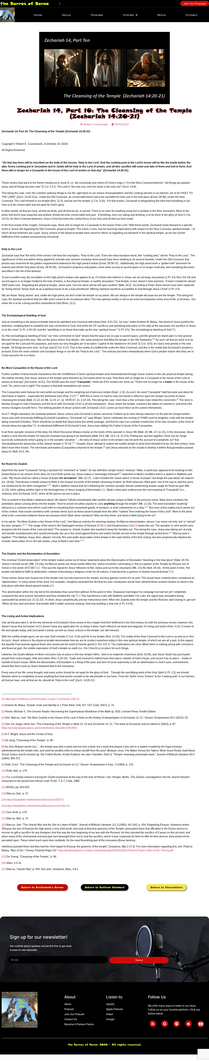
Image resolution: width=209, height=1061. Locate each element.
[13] (4, 793)
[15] (135, 525)
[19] (171, 571)
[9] (3, 764)
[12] (4, 787)
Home (38, 14)
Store (161, 14)
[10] (4, 770)
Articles (128, 14)
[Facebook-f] (59, 3)
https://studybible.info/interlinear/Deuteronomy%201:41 (38, 805)
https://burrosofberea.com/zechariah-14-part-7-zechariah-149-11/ (42, 699)
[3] (3, 711)
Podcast (97, 14)
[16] (4, 812)
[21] (78, 595)
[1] (124, 182)
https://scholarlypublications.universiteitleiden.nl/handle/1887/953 (39, 728)
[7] (3, 740)
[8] (3, 746)
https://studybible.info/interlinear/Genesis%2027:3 (35, 799)
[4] (3, 717)
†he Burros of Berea (24, 3)
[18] (37, 567)
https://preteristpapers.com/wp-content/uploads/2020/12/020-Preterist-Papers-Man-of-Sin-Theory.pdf (115, 850)
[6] (34, 425)
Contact (191, 14)
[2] (174, 329)
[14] (104, 525)
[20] (52, 585)
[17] (4, 818)
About (66, 14)
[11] (103, 489)
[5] (3, 724)
